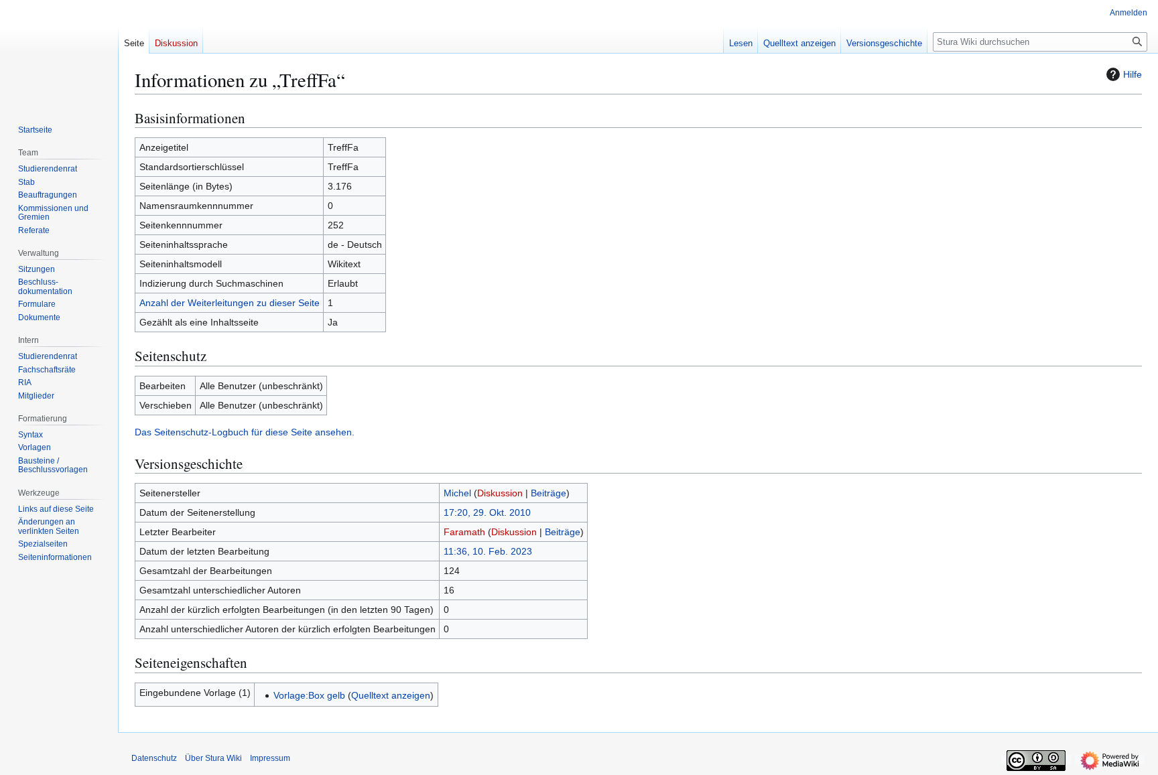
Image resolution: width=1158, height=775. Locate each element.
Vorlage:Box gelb (309, 695)
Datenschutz (154, 758)
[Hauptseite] (59, 53)
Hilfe (1132, 74)
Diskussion (500, 493)
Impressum (270, 758)
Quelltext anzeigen (390, 695)
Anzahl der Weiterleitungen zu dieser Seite (229, 302)
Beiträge (548, 493)
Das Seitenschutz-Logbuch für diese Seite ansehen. (245, 432)
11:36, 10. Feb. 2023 (488, 551)
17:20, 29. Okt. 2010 (487, 512)
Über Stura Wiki (213, 758)
